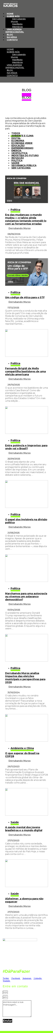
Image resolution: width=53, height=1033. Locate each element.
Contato (12, 39)
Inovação (17, 158)
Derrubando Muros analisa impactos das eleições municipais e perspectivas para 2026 (25, 678)
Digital (16, 138)
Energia (16, 150)
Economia (17, 140)
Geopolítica (19, 153)
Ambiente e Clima (22, 135)
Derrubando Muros (18, 20)
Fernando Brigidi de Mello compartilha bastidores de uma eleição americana (25, 371)
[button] (17, 44)
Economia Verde (21, 143)
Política (16, 160)
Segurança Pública (23, 165)
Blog (10, 34)
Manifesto (17, 24)
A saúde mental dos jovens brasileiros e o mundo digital (23, 829)
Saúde (15, 163)
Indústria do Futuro (25, 155)
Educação (18, 145)
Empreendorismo (22, 148)
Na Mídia (12, 37)
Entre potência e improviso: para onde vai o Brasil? (26, 447)
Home (10, 13)
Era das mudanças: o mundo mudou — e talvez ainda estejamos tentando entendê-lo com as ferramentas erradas (25, 219)
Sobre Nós (13, 16)
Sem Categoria (21, 168)
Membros (17, 26)
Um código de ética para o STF (25, 297)
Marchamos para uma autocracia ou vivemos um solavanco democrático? (26, 596)
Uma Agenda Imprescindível (14, 30)
